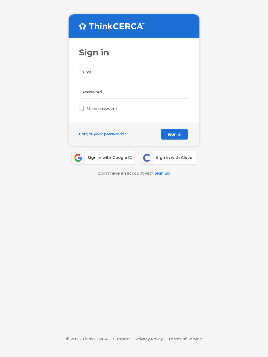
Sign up (162, 173)
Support (121, 338)
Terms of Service (185, 338)
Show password (101, 108)
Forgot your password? (102, 133)
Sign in (174, 134)
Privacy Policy (149, 338)
